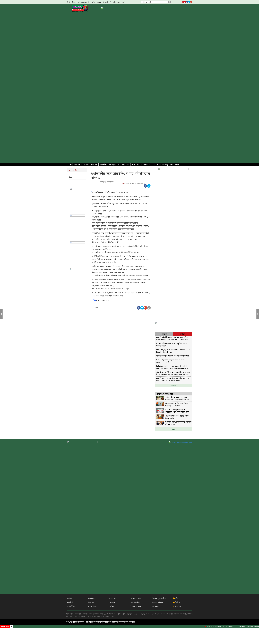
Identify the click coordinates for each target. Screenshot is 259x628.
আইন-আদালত (136, 598)
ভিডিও (177, 602)
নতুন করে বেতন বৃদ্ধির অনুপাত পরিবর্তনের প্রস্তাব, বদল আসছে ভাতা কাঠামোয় (177, 410)
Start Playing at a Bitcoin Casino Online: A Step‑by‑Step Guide (173, 350)
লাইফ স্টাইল (92, 606)
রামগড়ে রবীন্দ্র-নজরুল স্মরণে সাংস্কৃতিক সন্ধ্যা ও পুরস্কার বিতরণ (171, 344)
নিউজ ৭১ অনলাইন (106, 181)
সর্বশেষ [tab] (164, 334)
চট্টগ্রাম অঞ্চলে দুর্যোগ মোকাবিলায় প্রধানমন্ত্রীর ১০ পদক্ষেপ (176, 404)
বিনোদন (91, 602)
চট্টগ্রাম (86, 164)
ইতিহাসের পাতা (136, 606)
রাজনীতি (70, 602)
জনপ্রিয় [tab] (182, 334)
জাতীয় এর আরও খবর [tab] (165, 393)
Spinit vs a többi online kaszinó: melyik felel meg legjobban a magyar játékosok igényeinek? (172, 367)
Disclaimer (174, 164)
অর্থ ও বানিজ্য (135, 602)
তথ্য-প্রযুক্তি (155, 606)
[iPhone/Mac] (183, 2)
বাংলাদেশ (77, 164)
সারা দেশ (94, 164)
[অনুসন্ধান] (169, 2)
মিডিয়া (111, 606)
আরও (173, 429)
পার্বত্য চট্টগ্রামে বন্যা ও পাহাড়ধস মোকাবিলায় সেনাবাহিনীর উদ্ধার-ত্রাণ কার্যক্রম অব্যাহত (177, 398)
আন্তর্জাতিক (103, 164)
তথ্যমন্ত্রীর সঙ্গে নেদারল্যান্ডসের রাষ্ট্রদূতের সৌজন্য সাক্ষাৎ (178, 423)
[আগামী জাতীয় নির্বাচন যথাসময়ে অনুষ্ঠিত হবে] (257, 313)
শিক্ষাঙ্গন (112, 602)
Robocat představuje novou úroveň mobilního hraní (170, 361)
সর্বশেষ (173, 385)
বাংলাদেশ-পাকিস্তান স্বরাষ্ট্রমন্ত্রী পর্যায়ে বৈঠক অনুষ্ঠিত (177, 416)
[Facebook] (187, 2)
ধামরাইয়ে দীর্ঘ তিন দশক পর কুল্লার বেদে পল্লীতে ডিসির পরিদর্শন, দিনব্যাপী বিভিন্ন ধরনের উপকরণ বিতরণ (172, 338)
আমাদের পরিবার (124, 164)
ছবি (176, 598)
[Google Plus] (191, 2)
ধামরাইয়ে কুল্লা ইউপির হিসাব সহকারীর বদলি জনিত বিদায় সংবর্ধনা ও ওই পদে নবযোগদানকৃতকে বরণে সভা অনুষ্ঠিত (173, 373)
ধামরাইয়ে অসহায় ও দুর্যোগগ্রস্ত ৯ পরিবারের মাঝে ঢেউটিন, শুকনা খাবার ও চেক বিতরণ (172, 379)
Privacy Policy (162, 164)
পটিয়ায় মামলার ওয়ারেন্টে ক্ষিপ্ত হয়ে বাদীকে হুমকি (172, 356)
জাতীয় (75, 170)
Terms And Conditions (146, 164)
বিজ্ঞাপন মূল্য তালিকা (159, 598)
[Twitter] (189, 2)
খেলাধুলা (112, 164)
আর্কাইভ (177, 606)
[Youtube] (185, 2)
